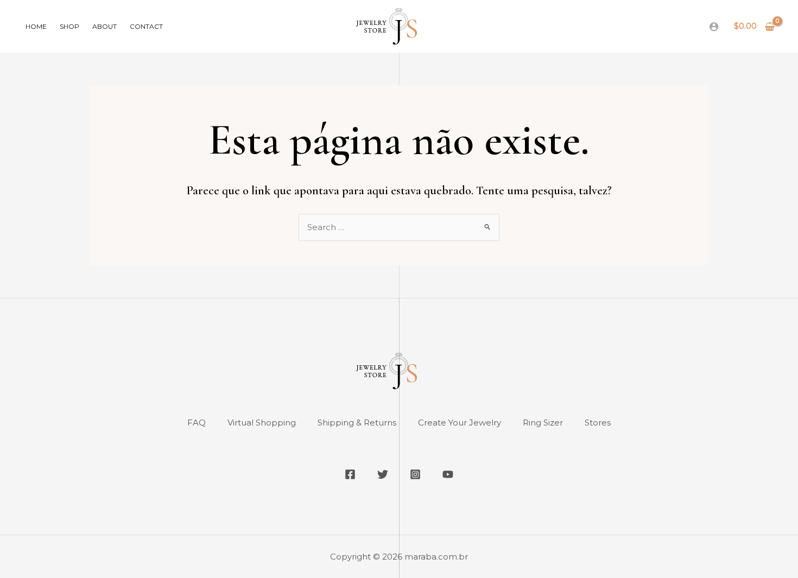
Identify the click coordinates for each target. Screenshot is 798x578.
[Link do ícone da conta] (714, 26)
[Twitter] (382, 474)
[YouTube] (447, 474)
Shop (69, 26)
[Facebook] (350, 474)
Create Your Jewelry (459, 422)
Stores (598, 422)
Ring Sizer (543, 422)
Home (36, 26)
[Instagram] (415, 474)
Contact (146, 26)
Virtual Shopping (261, 422)
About (104, 26)
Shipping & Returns (357, 422)
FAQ (196, 422)
